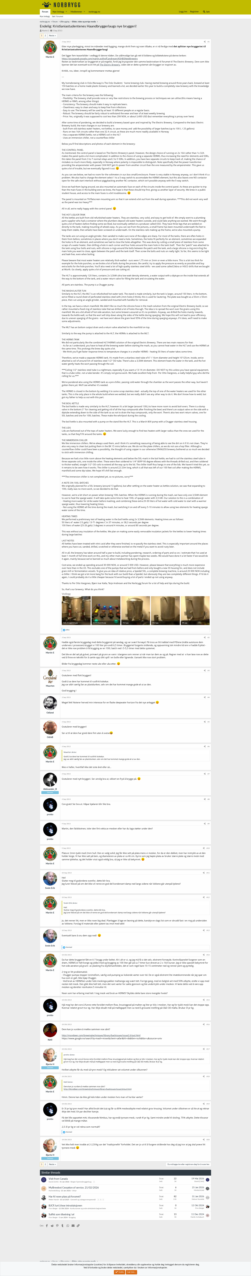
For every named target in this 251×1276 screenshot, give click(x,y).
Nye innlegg (58, 12)
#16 (208, 1024)
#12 (208, 897)
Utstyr (74, 1191)
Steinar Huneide (198, 1199)
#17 (208, 1049)
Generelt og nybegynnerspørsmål (83, 1199)
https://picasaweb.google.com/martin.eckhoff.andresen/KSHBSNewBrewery (100, 58)
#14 (208, 955)
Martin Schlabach (197, 1217)
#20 (208, 1140)
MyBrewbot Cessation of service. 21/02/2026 (74, 1187)
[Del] (205, 41)
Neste (51, 36)
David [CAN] (53, 1182)
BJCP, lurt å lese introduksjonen (65, 1205)
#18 (208, 1076)
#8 (209, 799)
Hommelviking (54, 1191)
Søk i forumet (57, 17)
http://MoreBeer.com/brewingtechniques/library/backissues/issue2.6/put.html (97, 1089)
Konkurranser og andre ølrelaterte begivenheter (88, 1208)
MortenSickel (199, 1190)
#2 (209, 637)
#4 (209, 697)
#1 (209, 42)
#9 (209, 824)
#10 (208, 848)
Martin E (45, 31)
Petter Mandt (54, 1199)
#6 (209, 746)
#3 (209, 670)
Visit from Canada (58, 1179)
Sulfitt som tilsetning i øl (61, 1214)
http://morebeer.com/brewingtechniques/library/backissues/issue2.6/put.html (101, 1035)
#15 (208, 1000)
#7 (209, 774)
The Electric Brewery (110, 64)
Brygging (72, 1217)
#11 (208, 873)
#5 (209, 722)
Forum (45, 12)
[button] (66, 11)
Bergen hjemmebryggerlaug (81, 1182)
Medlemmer (76, 12)
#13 (208, 930)
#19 (208, 1104)
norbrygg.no (94, 12)
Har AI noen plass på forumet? (65, 1196)
